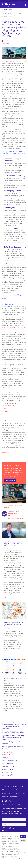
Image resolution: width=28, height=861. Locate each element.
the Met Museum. (21, 327)
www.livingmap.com (9, 405)
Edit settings (22, 851)
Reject (23, 840)
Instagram (5, 411)
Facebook (5, 456)
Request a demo (10, 480)
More (5, 597)
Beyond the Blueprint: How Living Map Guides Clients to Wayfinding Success (13, 543)
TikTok (3, 415)
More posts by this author (16, 518)
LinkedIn (4, 408)
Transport (7, 507)
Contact (19, 1)
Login (25, 1)
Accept (23, 836)
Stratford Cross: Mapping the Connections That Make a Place (13, 624)
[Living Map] (9, 5)
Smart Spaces (19, 506)
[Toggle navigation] (25, 5)
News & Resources (8, 506)
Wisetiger (20, 805)
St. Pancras (9, 327)
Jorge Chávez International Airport (12, 62)
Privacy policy (16, 858)
